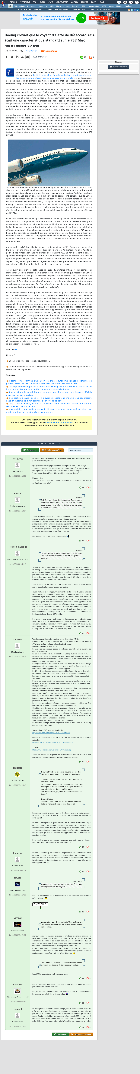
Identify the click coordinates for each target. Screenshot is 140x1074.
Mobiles (119, 6)
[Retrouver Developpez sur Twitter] (132, 10)
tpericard (17, 768)
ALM (52, 6)
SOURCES (76, 10)
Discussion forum (119, 67)
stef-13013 (17, 459)
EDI (83, 6)
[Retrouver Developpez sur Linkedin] (137, 10)
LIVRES (49, 10)
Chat (50, 2)
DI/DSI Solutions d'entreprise (25, 6)
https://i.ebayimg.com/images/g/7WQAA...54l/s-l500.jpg (52, 742)
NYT (16, 349)
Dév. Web (75, 6)
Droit (93, 2)
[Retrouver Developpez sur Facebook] (135, 10)
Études (84, 2)
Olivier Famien (31, 51)
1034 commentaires (49, 51)
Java (67, 6)
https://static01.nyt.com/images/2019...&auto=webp (51, 733)
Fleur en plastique (17, 547)
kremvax (17, 853)
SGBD (104, 6)
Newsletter (62, 2)
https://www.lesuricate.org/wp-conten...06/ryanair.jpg (51, 750)
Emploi (74, 2)
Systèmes (128, 6)
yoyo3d (18, 918)
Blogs (42, 2)
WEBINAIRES (39, 10)
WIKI (92, 10)
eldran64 (17, 984)
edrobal (18, 1009)
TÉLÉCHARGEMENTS (62, 10)
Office (111, 6)
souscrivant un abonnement (59, 422)
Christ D (18, 639)
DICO (99, 10)
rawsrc (17, 878)
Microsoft (60, 6)
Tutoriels (25, 2)
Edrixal (17, 493)
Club (101, 2)
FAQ (35, 2)
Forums (13, 2)
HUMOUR (106, 10)
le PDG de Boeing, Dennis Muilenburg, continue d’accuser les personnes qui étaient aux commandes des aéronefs (54, 77)
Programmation (93, 6)
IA (46, 6)
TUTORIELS (22, 10)
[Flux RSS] (129, 10)
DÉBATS (85, 10)
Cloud (41, 6)
